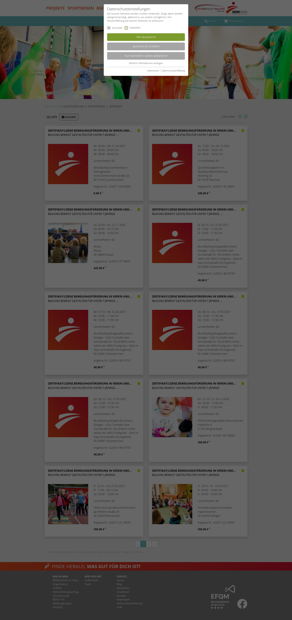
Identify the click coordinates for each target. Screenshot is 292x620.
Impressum (153, 70)
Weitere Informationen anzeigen (146, 63)
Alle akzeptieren (146, 37)
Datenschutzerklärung (173, 70)
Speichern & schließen (146, 46)
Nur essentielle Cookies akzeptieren (146, 56)
